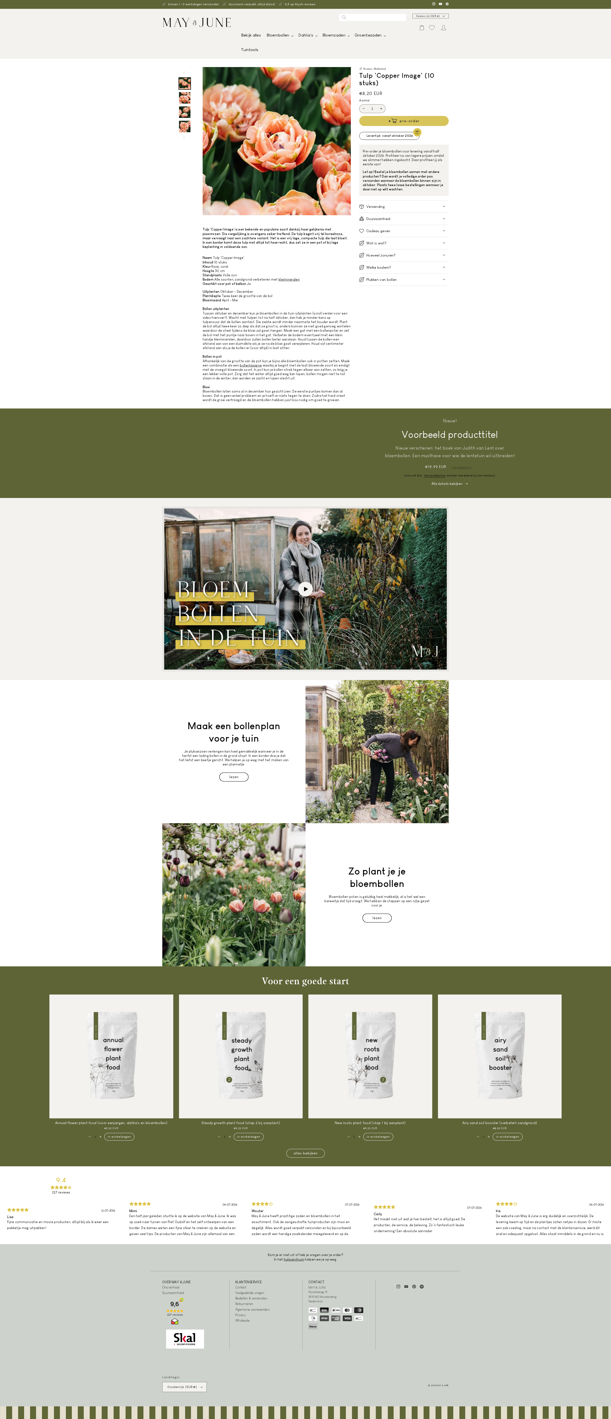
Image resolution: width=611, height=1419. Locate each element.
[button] (279, 36)
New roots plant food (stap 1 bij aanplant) (370, 1123)
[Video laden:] (305, 589)
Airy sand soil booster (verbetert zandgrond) (499, 1123)
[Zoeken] (344, 17)
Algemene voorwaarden (252, 1309)
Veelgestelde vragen (249, 1293)
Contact (240, 1287)
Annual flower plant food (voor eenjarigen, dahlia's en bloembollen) (111, 1123)
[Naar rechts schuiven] (184, 137)
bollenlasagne (251, 365)
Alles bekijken (306, 1153)
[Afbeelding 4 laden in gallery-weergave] (185, 126)
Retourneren (244, 1304)
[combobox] (372, 17)
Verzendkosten (435, 475)
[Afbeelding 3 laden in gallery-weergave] (185, 112)
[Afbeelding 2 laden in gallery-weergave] (185, 98)
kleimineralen (289, 279)
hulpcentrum (294, 1259)
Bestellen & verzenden (251, 1298)
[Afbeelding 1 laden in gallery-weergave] (185, 83)
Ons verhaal (170, 1287)
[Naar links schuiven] (184, 72)
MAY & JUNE (442, 1385)
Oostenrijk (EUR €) (428, 16)
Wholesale (242, 1320)
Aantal (364, 100)
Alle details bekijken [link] (447, 484)
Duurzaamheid (173, 1293)
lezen (234, 777)
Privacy (240, 1315)
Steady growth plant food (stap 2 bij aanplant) (240, 1123)
